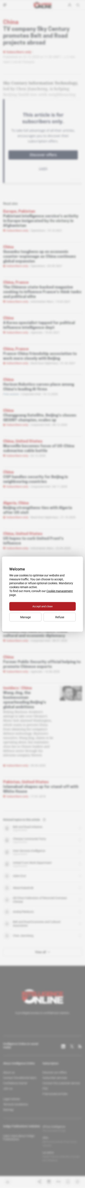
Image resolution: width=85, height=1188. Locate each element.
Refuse (59, 617)
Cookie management (59, 590)
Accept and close (42, 606)
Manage (25, 617)
